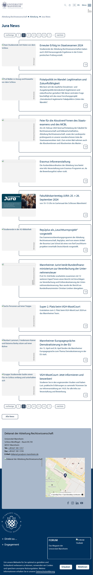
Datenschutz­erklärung (45, 572)
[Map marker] (65, 475)
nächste (60, 35)
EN (78, 5)
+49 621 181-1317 (15, 448)
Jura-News (45, 17)
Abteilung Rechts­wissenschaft (14, 17)
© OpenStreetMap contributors (71, 495)
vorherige (10, 35)
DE (74, 5)
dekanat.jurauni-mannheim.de (24, 454)
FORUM (53, 540)
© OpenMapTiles (56, 495)
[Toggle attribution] (82, 494)
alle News (10, 417)
